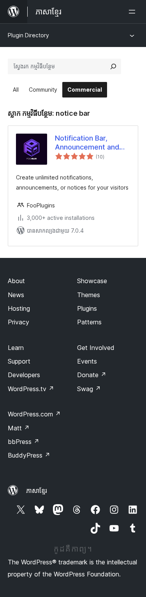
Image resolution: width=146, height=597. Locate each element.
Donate (91, 375)
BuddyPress (29, 455)
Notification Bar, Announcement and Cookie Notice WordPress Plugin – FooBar (87, 143)
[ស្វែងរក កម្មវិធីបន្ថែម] (113, 66)
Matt (19, 428)
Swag (89, 389)
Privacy (18, 322)
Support (19, 361)
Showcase (92, 281)
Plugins (87, 308)
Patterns (89, 322)
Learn (16, 348)
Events (87, 361)
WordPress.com (34, 414)
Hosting (19, 308)
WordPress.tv (31, 389)
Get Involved (95, 348)
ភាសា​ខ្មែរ (36, 490)
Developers (24, 375)
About (16, 281)
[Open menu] (133, 11)
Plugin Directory (28, 35)
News (16, 295)
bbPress (23, 442)
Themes (88, 295)
